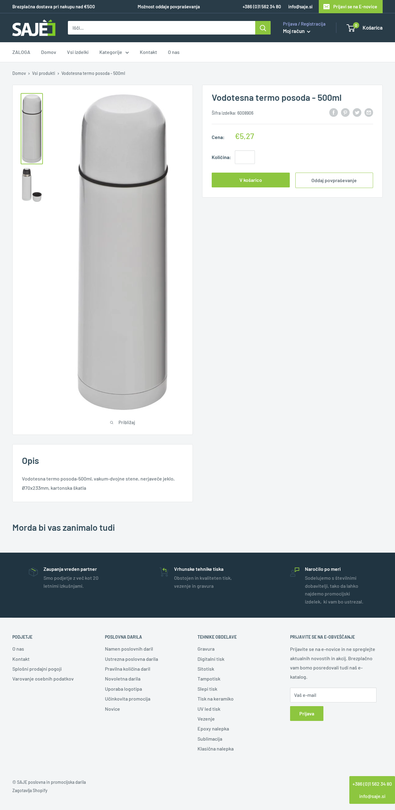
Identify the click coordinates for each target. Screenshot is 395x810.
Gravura (206, 649)
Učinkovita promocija (127, 699)
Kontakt (148, 52)
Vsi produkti (43, 73)
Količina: (221, 157)
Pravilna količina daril (127, 669)
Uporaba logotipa (123, 689)
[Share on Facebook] (333, 112)
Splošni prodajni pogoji (37, 669)
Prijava (306, 713)
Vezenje (206, 719)
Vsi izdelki (78, 52)
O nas (174, 52)
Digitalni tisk (211, 659)
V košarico (250, 179)
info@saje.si (300, 6)
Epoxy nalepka (213, 728)
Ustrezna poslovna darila (131, 659)
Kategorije (110, 52)
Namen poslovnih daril (129, 649)
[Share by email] (368, 112)
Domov (48, 52)
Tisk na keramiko (216, 699)
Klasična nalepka (216, 748)
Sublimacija (210, 739)
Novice (112, 709)
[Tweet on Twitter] (357, 112)
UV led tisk (209, 709)
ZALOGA (21, 52)
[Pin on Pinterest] (345, 112)
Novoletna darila (122, 678)
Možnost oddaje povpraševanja (169, 6)
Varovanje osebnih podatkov (43, 678)
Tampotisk (209, 678)
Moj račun (294, 31)
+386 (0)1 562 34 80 (372, 784)
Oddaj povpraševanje (334, 180)
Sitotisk (206, 669)
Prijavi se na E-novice (355, 6)
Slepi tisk (207, 689)
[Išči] (263, 28)
